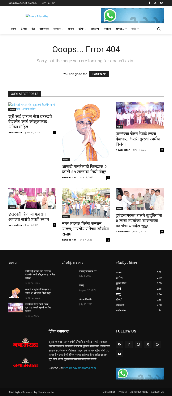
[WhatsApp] (157, 344)
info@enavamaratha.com (79, 368)
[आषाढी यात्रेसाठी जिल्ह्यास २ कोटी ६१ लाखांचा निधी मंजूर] (86, 131)
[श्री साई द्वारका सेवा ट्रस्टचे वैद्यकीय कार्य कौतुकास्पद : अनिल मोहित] (32, 106)
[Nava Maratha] (36, 16)
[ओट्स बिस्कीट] (69, 303)
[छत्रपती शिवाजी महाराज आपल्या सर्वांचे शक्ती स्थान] (32, 198)
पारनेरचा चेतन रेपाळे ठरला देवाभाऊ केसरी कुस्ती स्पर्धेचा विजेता (138, 139)
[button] (159, 29)
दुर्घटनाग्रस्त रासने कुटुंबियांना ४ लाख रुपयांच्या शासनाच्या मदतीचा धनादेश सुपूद (139, 220)
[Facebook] (149, 3)
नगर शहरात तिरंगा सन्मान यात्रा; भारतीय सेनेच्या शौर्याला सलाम (85, 229)
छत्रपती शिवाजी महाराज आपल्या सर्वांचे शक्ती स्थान (28, 217)
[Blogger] (119, 344)
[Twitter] (155, 3)
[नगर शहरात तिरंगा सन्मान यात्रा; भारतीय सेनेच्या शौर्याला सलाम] (86, 203)
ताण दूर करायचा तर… (88, 271)
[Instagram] (138, 344)
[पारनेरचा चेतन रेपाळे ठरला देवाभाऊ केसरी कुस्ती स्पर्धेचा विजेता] (140, 115)
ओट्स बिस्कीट (85, 299)
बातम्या (12, 109)
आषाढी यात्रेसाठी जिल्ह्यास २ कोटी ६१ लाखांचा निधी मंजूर (84, 169)
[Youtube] (161, 3)
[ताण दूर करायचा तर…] (69, 275)
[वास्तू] (69, 289)
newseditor (15, 132)
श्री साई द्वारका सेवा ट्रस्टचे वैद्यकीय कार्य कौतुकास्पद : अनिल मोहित (30, 121)
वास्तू (81, 285)
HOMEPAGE (99, 74)
